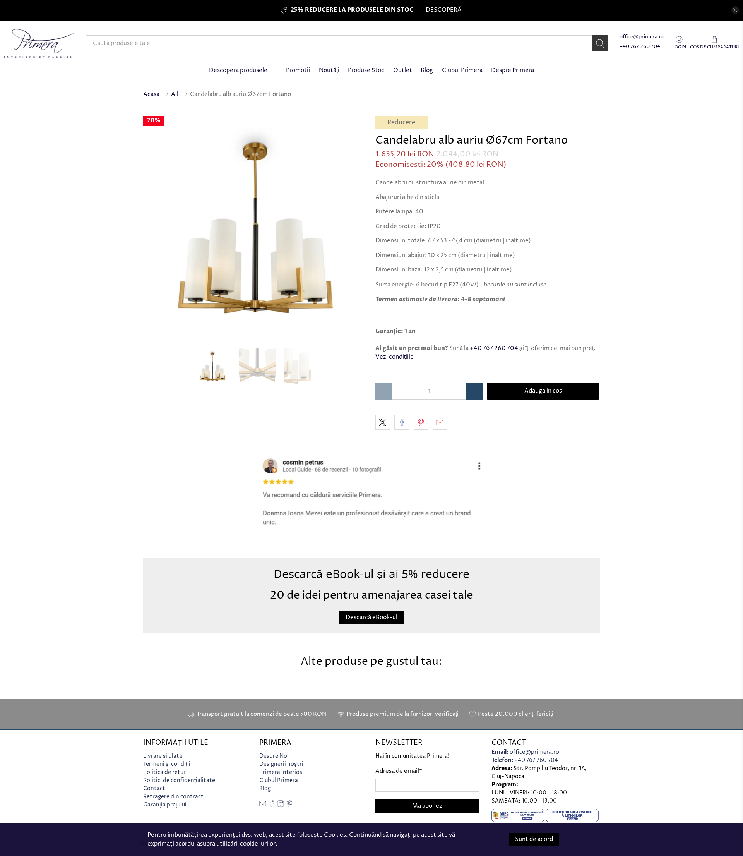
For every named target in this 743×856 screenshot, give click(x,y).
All (174, 94)
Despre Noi (274, 756)
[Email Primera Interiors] (262, 805)
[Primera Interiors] (39, 43)
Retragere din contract (173, 796)
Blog (427, 70)
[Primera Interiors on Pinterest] (289, 805)
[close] (735, 10)
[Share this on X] (382, 422)
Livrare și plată (162, 756)
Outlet (402, 70)
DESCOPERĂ (443, 10)
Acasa (151, 94)
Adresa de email (398, 771)
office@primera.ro (642, 37)
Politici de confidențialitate (179, 780)
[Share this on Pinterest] (421, 422)
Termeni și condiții (166, 764)
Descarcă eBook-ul (371, 617)
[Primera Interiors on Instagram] (280, 805)
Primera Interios (280, 772)
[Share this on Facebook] (401, 422)
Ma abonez (427, 806)
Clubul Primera (462, 70)
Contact (154, 788)
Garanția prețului (165, 804)
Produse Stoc (366, 70)
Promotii (298, 70)
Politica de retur (164, 772)
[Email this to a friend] (440, 422)
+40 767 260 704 (640, 46)
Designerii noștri (281, 764)
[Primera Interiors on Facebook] (271, 805)
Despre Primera (512, 70)
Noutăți (329, 70)
